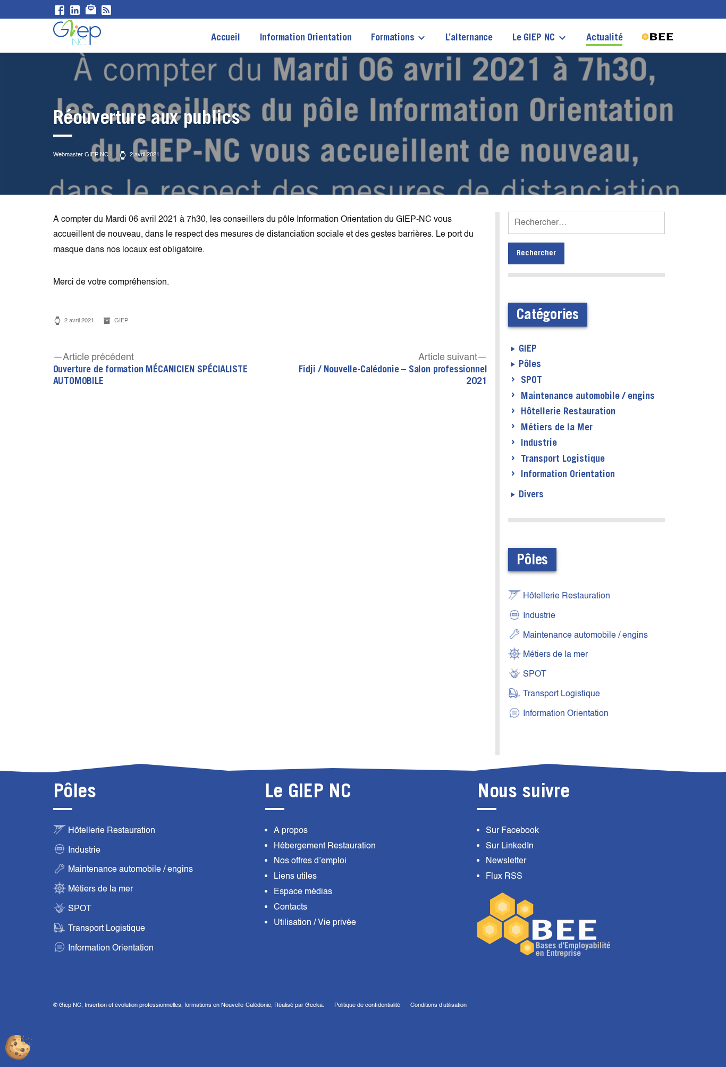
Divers (531, 494)
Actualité (604, 38)
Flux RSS (504, 876)
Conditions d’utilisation (438, 1005)
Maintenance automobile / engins (588, 396)
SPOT (531, 380)
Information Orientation (306, 38)
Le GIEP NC (533, 38)
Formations (392, 38)
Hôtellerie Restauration (568, 411)
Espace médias (303, 891)
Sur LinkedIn (510, 845)
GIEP (121, 320)
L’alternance (469, 38)
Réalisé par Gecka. (300, 1005)
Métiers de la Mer (557, 427)
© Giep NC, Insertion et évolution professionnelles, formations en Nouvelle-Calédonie (162, 1005)
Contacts (290, 907)
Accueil (225, 38)
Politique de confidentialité (367, 1005)
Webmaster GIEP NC (80, 155)
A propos (291, 830)
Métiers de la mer (555, 654)
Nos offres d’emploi (310, 860)
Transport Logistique (563, 459)
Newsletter (506, 860)
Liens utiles (295, 876)
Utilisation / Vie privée (315, 922)
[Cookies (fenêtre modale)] (18, 1048)
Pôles (530, 364)
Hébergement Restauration (325, 845)
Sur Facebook (512, 830)
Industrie (539, 443)
